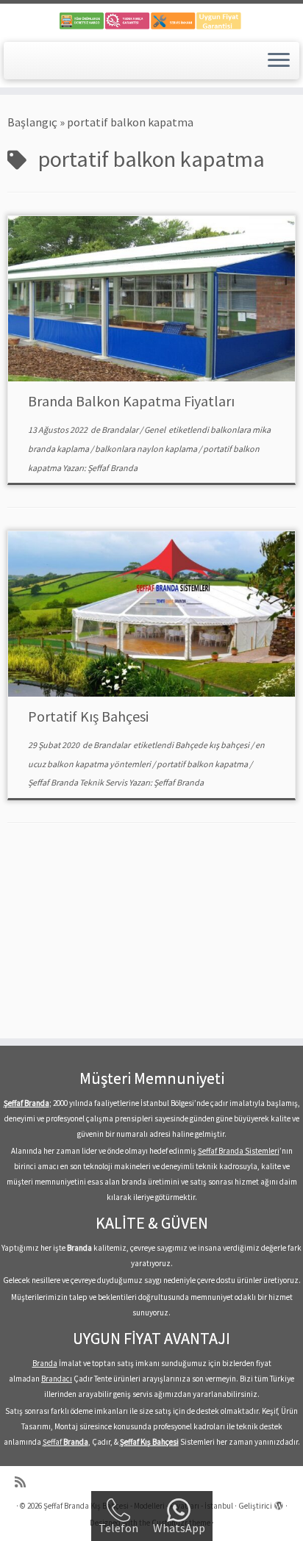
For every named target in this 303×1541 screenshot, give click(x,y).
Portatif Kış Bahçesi (88, 716)
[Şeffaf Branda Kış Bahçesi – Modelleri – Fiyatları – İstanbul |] (151, 21)
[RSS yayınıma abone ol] (24, 1482)
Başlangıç (32, 122)
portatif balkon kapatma (203, 763)
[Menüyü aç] (279, 61)
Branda (44, 1363)
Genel (155, 429)
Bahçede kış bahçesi (213, 744)
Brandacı (56, 1378)
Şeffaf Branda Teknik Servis (78, 782)
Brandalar (120, 429)
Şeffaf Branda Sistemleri (238, 1151)
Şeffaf (65, 1442)
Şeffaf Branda (113, 467)
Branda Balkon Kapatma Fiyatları (131, 401)
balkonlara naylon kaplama (147, 448)
